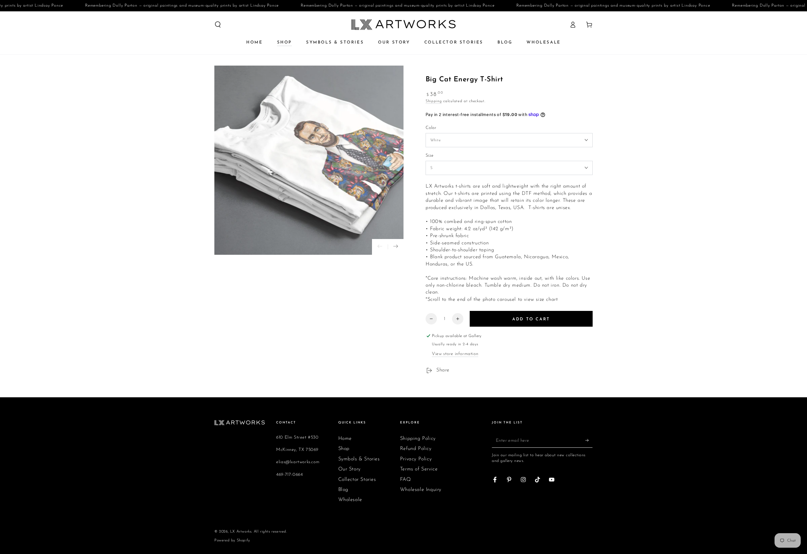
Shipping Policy (418, 438)
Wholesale (350, 499)
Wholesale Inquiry (420, 489)
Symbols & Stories (359, 459)
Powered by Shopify (232, 540)
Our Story (349, 469)
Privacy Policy (416, 459)
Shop (344, 448)
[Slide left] (380, 247)
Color (431, 127)
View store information (455, 354)
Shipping (434, 101)
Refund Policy (416, 448)
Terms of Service (419, 469)
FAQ (405, 479)
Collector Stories (357, 479)
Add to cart (531, 319)
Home (345, 438)
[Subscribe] (589, 440)
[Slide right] (396, 247)
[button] (218, 25)
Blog (343, 489)
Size (430, 155)
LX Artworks (241, 532)
